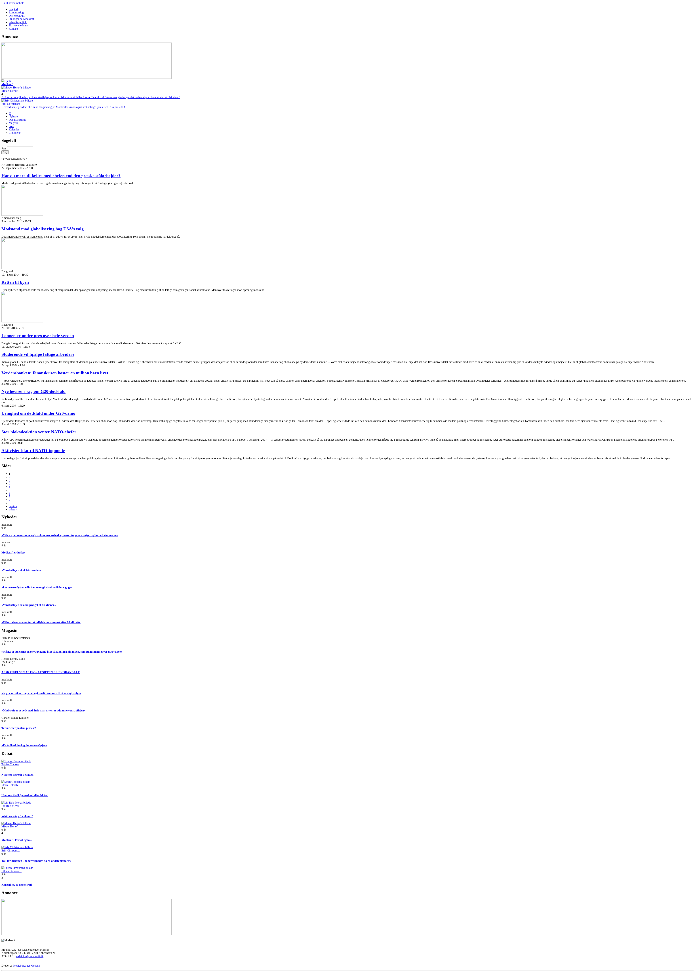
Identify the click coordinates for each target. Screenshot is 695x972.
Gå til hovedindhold (12, 3)
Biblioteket (15, 132)
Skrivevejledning (18, 25)
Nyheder (14, 116)
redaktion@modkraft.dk (29, 956)
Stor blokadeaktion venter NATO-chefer (38, 432)
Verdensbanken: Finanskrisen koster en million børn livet (54, 373)
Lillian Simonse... (11, 871)
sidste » (13, 509)
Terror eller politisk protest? (18, 728)
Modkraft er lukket (13, 552)
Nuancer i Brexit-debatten (17, 774)
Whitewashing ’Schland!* (17, 816)
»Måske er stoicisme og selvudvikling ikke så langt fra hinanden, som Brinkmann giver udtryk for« (61, 651)
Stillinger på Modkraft (21, 18)
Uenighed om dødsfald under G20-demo (38, 413)
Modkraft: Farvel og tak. (16, 840)
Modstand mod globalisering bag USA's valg (42, 229)
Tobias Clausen (10, 764)
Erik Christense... (11, 850)
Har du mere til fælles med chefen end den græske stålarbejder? (61, 175)
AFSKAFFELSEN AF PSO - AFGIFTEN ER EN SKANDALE (40, 672)
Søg (4, 148)
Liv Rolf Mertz (10, 805)
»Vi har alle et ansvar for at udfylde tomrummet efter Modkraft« (41, 622)
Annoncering (16, 12)
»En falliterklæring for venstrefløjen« (24, 745)
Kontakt (13, 28)
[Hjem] (6, 81)
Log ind (13, 9)
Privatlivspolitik (18, 22)
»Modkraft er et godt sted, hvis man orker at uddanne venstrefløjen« (43, 710)
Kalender (14, 129)
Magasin (13, 122)
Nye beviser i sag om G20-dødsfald (33, 391)
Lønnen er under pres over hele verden (37, 335)
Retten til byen (15, 282)
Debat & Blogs (17, 119)
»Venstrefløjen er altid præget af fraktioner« (28, 605)
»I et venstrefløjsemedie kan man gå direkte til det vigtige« (36, 587)
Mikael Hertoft (9, 90)
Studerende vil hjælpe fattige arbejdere (37, 354)
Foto (11, 126)
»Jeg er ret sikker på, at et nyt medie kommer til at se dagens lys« (41, 693)
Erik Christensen (10, 103)
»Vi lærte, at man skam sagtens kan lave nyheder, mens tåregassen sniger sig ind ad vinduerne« (59, 535)
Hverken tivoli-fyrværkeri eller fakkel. (24, 795)
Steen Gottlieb (9, 785)
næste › (13, 506)
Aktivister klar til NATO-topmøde (33, 450)
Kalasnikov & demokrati (16, 884)
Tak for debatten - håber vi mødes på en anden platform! (36, 860)
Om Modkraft (16, 15)
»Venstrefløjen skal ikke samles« (21, 570)
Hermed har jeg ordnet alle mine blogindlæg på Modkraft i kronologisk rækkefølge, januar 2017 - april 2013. (63, 107)
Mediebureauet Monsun (26, 965)
